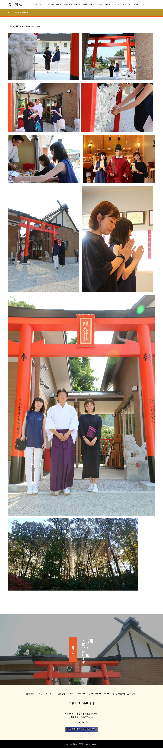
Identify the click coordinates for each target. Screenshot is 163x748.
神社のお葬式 (89, 4)
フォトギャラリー (77, 694)
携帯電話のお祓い (72, 4)
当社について (38, 4)
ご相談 (116, 4)
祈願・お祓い (104, 4)
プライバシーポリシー (99, 694)
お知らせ (61, 694)
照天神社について (34, 694)
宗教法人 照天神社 (81, 703)
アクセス (126, 4)
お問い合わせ (139, 4)
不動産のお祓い (54, 4)
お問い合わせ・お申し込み (125, 694)
